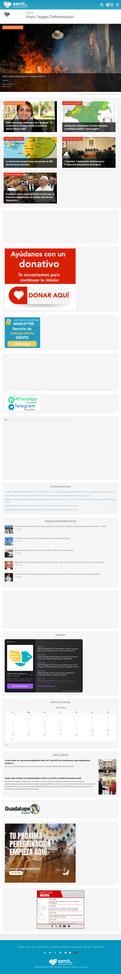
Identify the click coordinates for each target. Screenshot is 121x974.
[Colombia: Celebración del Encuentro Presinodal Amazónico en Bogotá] (89, 152)
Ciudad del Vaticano (72, 103)
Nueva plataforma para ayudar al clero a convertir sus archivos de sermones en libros (37, 506)
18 (29, 730)
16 (108, 726)
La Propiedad (42, 947)
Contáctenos (98, 947)
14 (76, 726)
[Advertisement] (60, 226)
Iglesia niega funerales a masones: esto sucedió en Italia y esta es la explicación (43, 550)
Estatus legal (76, 947)
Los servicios (55, 947)
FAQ (34, 947)
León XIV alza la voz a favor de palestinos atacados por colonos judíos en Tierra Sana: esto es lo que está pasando (57, 574)
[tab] (48, 894)
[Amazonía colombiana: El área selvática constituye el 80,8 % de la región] (89, 116)
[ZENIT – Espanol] (34, 5)
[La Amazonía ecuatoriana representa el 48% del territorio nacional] (30, 152)
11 (29, 726)
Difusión (66, 947)
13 (60, 726)
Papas (7, 174)
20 (60, 730)
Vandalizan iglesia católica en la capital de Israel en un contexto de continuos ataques (36, 509)
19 (44, 730)
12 (44, 726)
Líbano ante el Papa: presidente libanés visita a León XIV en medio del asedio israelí (43, 778)
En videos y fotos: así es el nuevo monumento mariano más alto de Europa (42, 538)
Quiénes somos (24, 947)
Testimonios (19, 103)
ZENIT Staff (6, 86)
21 (76, 730)
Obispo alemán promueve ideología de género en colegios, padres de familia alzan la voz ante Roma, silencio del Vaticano (59, 562)
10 (13, 726)
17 (13, 730)
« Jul (6, 745)
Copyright (87, 947)
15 (92, 726)
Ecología (9, 103)
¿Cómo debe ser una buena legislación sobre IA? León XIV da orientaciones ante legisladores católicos (43, 496)
